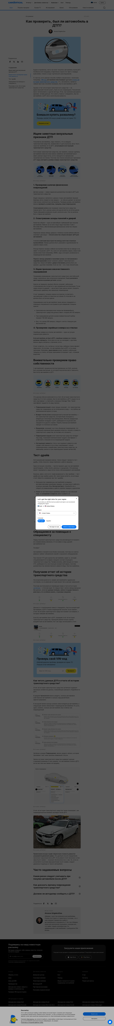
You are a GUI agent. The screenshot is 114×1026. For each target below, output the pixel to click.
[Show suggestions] (74, 513)
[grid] (57, 521)
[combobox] (55, 513)
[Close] (76, 498)
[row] (41, 521)
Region (40, 510)
